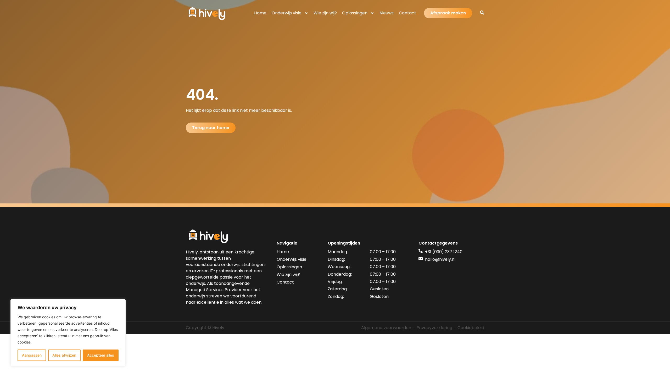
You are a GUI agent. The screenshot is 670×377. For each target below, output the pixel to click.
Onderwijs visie (287, 13)
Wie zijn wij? (325, 13)
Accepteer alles (100, 355)
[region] (68, 333)
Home (260, 13)
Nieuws (386, 13)
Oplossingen (354, 13)
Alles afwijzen (64, 355)
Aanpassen (32, 355)
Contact (407, 13)
